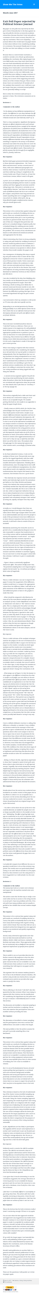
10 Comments (8, 1282)
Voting (21, 1280)
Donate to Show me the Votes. (10, 1291)
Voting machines (27, 1280)
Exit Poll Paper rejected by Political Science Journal (19, 23)
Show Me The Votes (12, 4)
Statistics (16, 1280)
